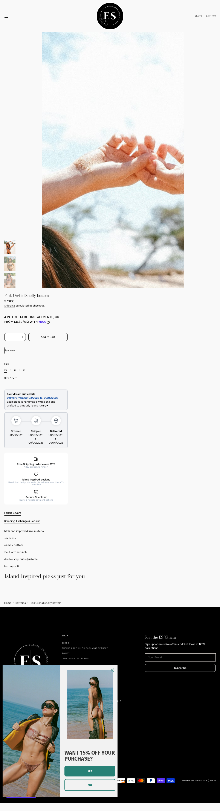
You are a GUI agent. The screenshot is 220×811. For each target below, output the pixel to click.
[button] (6, 16)
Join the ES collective (75, 658)
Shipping (9, 305)
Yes (89, 771)
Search (66, 643)
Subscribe (180, 668)
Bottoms (20, 603)
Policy (66, 653)
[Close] (112, 670)
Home (7, 603)
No (90, 785)
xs (5, 370)
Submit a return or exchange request (85, 648)
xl (24, 370)
